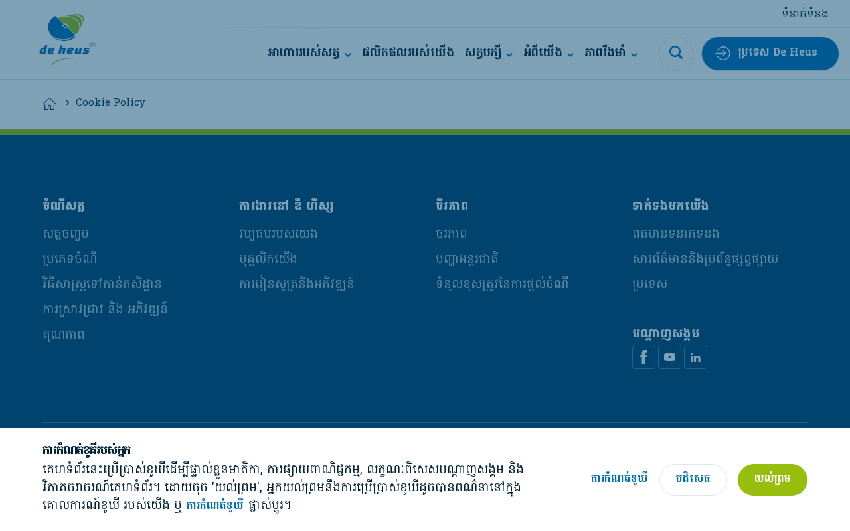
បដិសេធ (693, 479)
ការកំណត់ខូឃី (215, 507)
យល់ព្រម (772, 479)
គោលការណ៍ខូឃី (81, 506)
